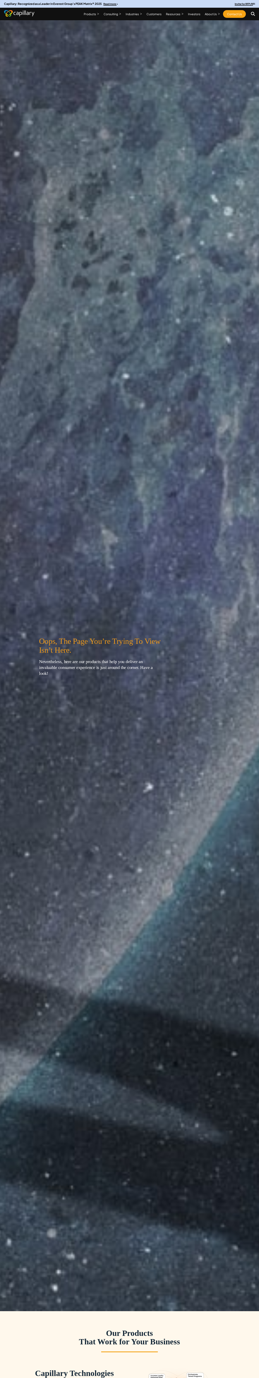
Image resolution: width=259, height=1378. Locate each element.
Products (90, 14)
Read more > (110, 3)
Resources (173, 14)
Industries (132, 14)
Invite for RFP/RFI (245, 3)
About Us (211, 14)
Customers (153, 14)
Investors (194, 14)
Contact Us (234, 14)
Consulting (111, 14)
